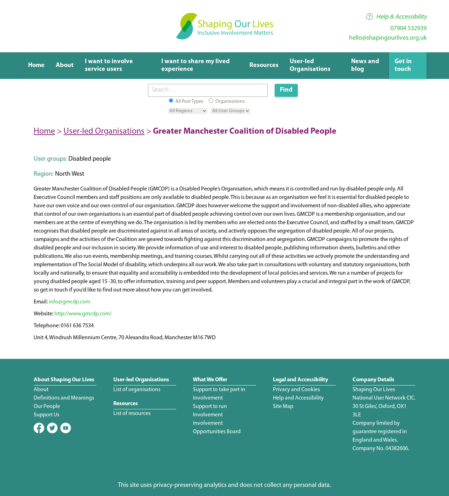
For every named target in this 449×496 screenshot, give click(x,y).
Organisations (229, 101)
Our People (47, 406)
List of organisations (136, 390)
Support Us (46, 415)
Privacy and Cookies (296, 390)
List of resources (131, 413)
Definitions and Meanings (64, 398)
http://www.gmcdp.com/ (83, 314)
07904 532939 (408, 29)
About (65, 65)
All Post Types (188, 101)
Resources (264, 65)
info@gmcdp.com (69, 302)
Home (36, 65)
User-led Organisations (104, 131)
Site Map (283, 406)
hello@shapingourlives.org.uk (388, 38)
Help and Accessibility (298, 398)
